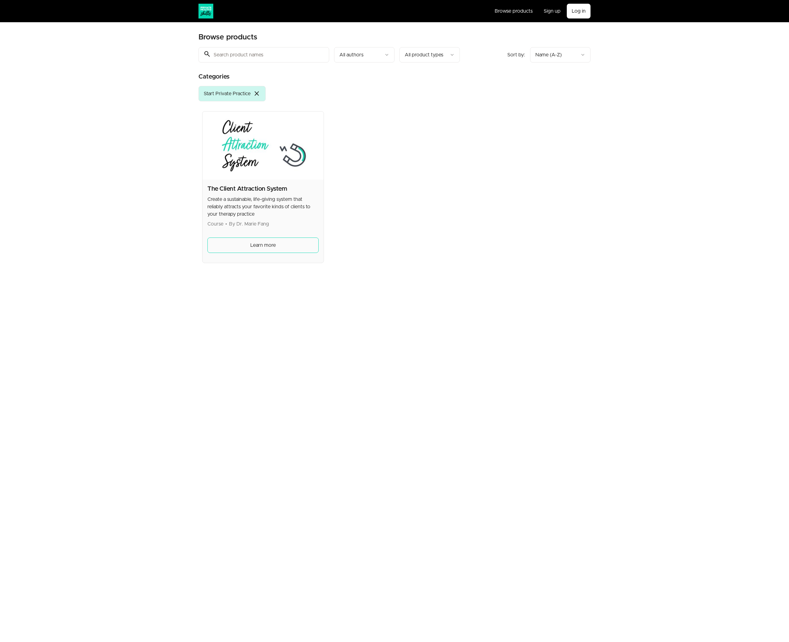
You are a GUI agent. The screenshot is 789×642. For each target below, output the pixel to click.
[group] (369, 93)
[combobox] (364, 55)
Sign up (552, 11)
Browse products (514, 11)
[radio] (232, 93)
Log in (579, 11)
